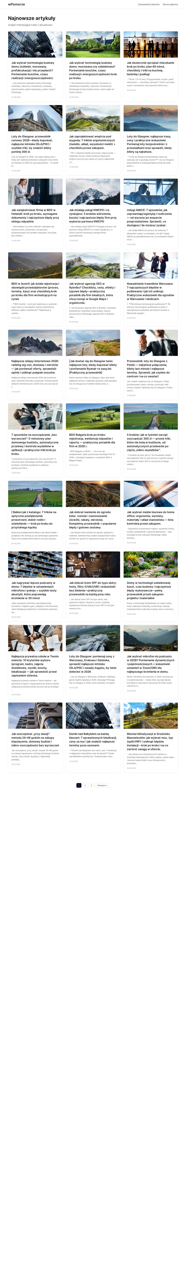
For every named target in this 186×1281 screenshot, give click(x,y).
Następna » (102, 785)
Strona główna (170, 4)
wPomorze (16, 4)
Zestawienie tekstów (149, 4)
